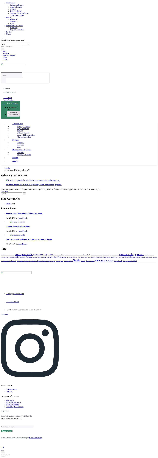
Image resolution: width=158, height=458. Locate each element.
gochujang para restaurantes (8, 257)
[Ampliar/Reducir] (2, 454)
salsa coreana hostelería (139, 257)
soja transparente (68, 261)
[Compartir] (6, 454)
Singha (53, 261)
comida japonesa (89, 254)
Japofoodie (36, 257)
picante (104, 257)
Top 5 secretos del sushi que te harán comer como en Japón (29, 239)
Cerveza (51, 254)
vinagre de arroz (104, 260)
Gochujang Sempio (24, 257)
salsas (18, 261)
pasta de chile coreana (78, 257)
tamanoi (83, 261)
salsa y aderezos (32, 261)
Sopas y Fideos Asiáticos (19, 13)
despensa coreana (114, 254)
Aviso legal (10, 400)
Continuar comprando (13, 113)
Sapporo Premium (42, 261)
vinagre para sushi (128, 261)
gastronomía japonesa (131, 254)
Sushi (77, 260)
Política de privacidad (13, 402)
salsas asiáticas (24, 261)
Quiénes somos (11, 389)
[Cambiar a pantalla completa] (4, 454)
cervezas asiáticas (59, 254)
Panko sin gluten (67, 257)
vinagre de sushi (118, 261)
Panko (60, 257)
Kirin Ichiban (42, 257)
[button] (10, 103)
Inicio (4, 51)
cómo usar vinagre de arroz (101, 254)
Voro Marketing (35, 438)
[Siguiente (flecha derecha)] (4, 456)
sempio (49, 261)
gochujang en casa (149, 254)
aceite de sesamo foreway (7, 254)
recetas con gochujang (122, 257)
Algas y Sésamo (16, 7)
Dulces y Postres (16, 11)
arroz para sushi (24, 254)
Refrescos (13, 19)
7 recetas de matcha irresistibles (18, 226)
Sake (12, 24)
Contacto (9, 392)
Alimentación (10, 3)
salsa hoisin (13, 261)
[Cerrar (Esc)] (9, 454)
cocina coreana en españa (78, 254)
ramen (108, 257)
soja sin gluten (59, 261)
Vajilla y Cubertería (17, 30)
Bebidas (8, 17)
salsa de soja (149, 257)
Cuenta (5, 60)
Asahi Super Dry (40, 254)
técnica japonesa (90, 261)
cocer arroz (68, 254)
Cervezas (13, 21)
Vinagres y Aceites (17, 15)
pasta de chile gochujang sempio (93, 257)
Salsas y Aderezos (16, 5)
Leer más (4, 191)
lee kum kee (52, 257)
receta (113, 257)
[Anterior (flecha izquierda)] (2, 456)
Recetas (8, 32)
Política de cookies (12, 405)
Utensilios (13, 28)
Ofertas (8, 34)
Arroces (13, 9)
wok (135, 260)
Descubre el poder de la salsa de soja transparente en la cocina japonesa (34, 185)
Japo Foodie (23, 218)
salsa (130, 257)
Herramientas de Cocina (14, 26)
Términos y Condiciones (14, 407)
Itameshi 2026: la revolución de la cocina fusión (24, 213)
